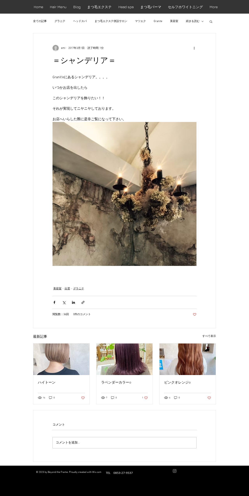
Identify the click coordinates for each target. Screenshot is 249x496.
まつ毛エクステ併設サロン (111, 21)
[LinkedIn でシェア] (73, 302)
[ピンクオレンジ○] (188, 359)
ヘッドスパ (80, 21)
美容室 (174, 21)
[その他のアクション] (194, 48)
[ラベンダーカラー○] (124, 359)
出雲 (67, 288)
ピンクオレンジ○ (177, 382)
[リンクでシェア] (83, 302)
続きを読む (193, 21)
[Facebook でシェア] (54, 302)
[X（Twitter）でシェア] (64, 302)
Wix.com (96, 472)
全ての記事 (40, 21)
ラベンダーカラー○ (116, 382)
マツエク (140, 21)
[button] (211, 21)
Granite (158, 21)
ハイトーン (46, 382)
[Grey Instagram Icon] (174, 471)
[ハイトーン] (61, 359)
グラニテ (59, 21)
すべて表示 (209, 336)
